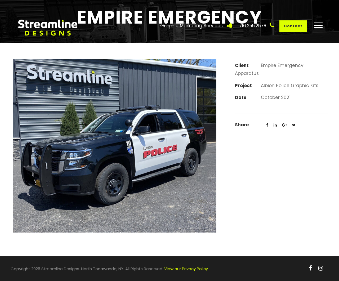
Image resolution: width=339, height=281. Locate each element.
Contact (293, 26)
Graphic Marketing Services (191, 26)
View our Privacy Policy (186, 268)
